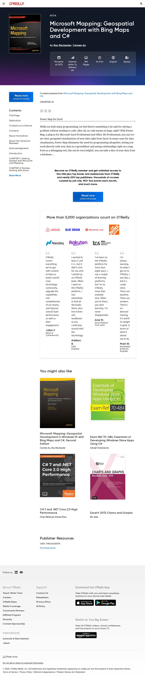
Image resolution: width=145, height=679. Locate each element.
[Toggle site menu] (3, 3)
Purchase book (48, 548)
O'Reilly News (10, 601)
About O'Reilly (12, 587)
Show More (15, 175)
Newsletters (42, 597)
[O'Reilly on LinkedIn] (16, 572)
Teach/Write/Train (12, 593)
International (11, 633)
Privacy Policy (43, 601)
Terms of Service (10, 672)
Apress (126, 61)
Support (41, 587)
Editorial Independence (44, 672)
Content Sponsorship (14, 623)
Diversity (7, 619)
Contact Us (42, 593)
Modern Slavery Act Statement (71, 672)
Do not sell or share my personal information (23, 663)
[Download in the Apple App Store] (84, 605)
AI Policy (40, 606)
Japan (6, 642)
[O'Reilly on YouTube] (21, 572)
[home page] (16, 3)
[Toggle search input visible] (141, 3)
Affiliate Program (12, 614)
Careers (7, 597)
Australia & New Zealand (16, 638)
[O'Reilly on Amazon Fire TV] (86, 637)
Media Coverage (12, 606)
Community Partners (13, 610)
